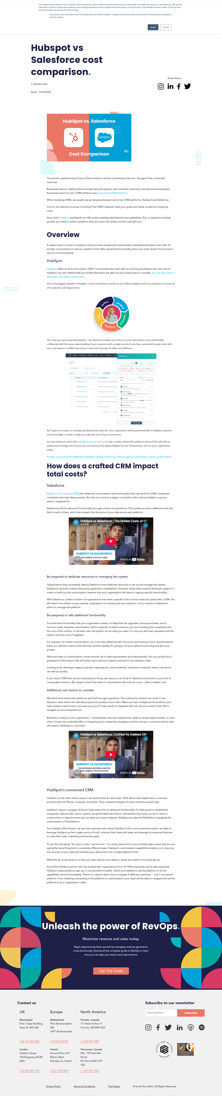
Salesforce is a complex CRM (62, 494)
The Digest (114, 1086)
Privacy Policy (53, 1086)
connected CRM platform (113, 193)
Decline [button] (166, 27)
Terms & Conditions (84, 1086)
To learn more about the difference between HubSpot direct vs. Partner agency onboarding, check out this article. (109, 457)
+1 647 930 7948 (89, 1041)
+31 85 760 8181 (59, 1041)
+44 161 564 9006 (29, 1041)
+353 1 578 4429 (59, 1071)
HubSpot (64, 218)
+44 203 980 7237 (29, 1071)
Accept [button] (153, 27)
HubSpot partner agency (92, 442)
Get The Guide (111, 971)
